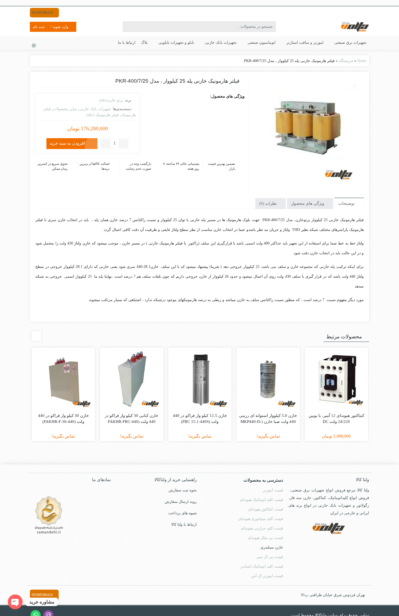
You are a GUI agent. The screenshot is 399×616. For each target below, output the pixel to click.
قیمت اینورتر (273, 490)
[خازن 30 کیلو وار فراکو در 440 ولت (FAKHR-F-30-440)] (63, 379)
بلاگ (144, 43)
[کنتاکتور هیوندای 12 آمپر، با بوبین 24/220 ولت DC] (337, 379)
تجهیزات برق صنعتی (349, 43)
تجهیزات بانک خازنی (220, 43)
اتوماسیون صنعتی (261, 43)
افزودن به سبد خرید (67, 143)
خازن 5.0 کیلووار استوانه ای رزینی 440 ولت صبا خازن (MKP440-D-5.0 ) (268, 421)
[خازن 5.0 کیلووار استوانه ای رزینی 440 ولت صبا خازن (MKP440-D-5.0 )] (268, 379)
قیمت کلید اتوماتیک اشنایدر (261, 566)
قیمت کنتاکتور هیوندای (265, 509)
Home (361, 61)
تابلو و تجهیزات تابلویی (175, 43)
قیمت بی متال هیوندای (265, 538)
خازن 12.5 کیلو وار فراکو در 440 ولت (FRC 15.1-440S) (200, 418)
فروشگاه (346, 61)
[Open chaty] (15, 602)
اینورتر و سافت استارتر (304, 43)
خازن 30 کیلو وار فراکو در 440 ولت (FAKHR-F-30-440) (63, 418)
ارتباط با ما (126, 43)
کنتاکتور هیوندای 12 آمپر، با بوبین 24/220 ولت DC (336, 418)
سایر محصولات (65, 109)
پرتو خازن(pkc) (111, 100)
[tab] (349, 203)
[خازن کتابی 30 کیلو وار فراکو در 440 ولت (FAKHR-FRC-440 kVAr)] (132, 379)
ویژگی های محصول (308, 203)
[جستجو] (127, 26)
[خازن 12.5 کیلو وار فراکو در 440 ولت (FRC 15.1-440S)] (200, 379)
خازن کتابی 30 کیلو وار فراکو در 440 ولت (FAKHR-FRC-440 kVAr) (131, 421)
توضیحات (347, 203)
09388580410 (43, 13)
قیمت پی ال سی (269, 557)
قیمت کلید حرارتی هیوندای (262, 528)
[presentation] (36, 336)
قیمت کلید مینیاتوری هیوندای (260, 519)
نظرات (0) (268, 203)
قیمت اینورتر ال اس (267, 576)
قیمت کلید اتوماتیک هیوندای (261, 500)
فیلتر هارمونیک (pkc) (102, 115)
